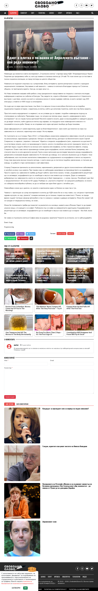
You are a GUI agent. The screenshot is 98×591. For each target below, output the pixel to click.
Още (77, 13)
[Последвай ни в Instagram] (81, 5)
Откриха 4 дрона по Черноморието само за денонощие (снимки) (77, 258)
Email (52, 360)
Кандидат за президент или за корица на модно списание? (65, 408)
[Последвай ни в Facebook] (76, 5)
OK (25, 588)
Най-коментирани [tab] (22, 404)
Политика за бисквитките (79, 589)
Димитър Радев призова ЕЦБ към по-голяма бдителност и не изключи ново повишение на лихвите (48, 256)
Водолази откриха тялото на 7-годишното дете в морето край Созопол (18, 277)
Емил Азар (61, 233)
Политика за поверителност (55, 589)
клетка (70, 233)
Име (6, 360)
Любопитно (66, 577)
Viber (22, 234)
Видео (85, 577)
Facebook (10, 234)
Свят (32, 13)
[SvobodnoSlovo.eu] (15, 568)
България (13, 13)
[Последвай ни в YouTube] (86, 5)
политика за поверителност (23, 584)
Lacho (11, 67)
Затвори (16, 588)
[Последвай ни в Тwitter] (91, 5)
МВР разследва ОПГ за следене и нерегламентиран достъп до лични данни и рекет (17, 257)
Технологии (76, 577)
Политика (41, 13)
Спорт (60, 13)
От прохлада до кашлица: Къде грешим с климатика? (49, 277)
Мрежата (69, 13)
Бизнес (51, 13)
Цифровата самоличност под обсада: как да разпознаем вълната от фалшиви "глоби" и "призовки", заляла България (78, 273)
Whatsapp (11, 238)
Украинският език (49, 521)
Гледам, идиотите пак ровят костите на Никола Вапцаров (64, 446)
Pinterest (24, 238)
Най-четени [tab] (9, 404)
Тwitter (32, 234)
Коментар (24, 13)
